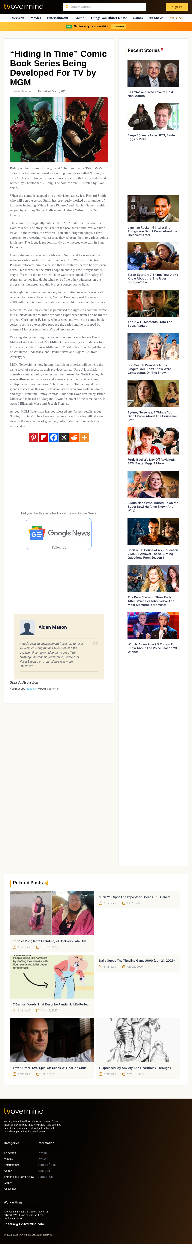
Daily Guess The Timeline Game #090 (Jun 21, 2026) (137, 960)
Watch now (118, 26)
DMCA (42, 1162)
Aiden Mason (22, 91)
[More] (84, 461)
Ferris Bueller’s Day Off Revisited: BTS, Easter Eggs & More (151, 461)
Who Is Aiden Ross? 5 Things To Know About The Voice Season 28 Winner (152, 648)
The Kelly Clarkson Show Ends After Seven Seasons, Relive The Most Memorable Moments (151, 601)
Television (17, 18)
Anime (80, 18)
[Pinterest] (33, 461)
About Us (44, 1174)
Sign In (176, 7)
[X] (64, 461)
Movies (36, 18)
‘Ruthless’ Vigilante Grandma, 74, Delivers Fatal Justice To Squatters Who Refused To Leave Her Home (86, 941)
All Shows (158, 18)
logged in (31, 713)
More (175, 18)
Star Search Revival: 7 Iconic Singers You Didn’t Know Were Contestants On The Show (149, 368)
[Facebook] (53, 461)
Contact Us (45, 1180)
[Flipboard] (43, 461)
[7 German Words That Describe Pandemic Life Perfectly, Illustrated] (52, 977)
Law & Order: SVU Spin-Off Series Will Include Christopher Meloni (60, 1068)
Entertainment (58, 18)
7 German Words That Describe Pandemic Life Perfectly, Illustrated (60, 1004)
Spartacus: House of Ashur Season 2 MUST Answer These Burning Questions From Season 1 (153, 553)
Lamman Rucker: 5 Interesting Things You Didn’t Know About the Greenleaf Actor (152, 231)
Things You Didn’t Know (109, 18)
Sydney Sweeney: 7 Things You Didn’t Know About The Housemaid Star (153, 416)
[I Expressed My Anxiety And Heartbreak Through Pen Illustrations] (138, 1040)
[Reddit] (74, 461)
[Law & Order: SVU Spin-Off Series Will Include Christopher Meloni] (52, 1040)
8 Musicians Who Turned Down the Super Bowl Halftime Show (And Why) (153, 506)
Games (139, 18)
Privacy (42, 1156)
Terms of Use (47, 1168)
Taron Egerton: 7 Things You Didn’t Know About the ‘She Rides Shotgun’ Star (153, 278)
